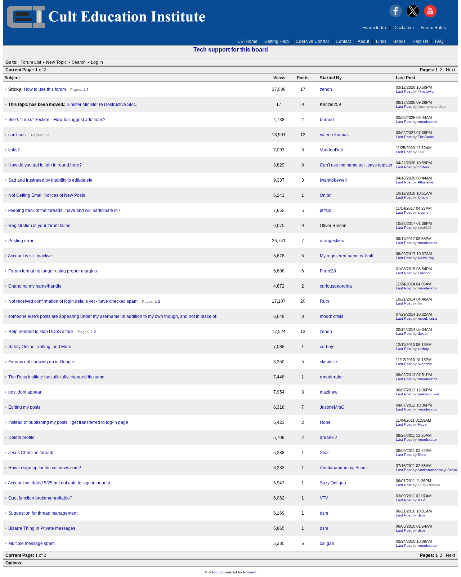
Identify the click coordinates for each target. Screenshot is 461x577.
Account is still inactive (30, 255)
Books (399, 41)
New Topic (56, 62)
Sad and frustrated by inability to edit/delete (50, 180)
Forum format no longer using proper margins (52, 271)
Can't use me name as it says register (356, 165)
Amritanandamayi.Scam (343, 467)
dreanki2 (328, 437)
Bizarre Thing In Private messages (41, 528)
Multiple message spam (31, 543)
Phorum (249, 572)
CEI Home (247, 41)
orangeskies (332, 240)
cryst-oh (424, 212)
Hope (325, 422)
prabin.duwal (428, 394)
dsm (324, 513)
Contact (343, 41)
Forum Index (374, 27)
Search (79, 62)
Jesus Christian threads (31, 452)
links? (14, 149)
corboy (423, 167)
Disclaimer (403, 27)
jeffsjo (325, 210)
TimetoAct (426, 91)
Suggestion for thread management (42, 513)
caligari (327, 543)
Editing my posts (24, 407)
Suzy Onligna (333, 482)
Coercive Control (312, 41)
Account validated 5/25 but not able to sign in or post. (59, 482)
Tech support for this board (230, 49)
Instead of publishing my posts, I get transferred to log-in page (68, 422)
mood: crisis (331, 316)
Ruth (324, 301)
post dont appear (24, 392)
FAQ (439, 41)
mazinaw (328, 392)
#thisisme (425, 182)
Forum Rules (433, 27)
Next (450, 69)
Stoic (325, 452)
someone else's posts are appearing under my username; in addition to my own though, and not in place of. (112, 316)
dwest (423, 334)
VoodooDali (331, 149)
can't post (17, 134)
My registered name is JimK (347, 255)
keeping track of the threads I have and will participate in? (64, 210)
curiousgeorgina (336, 286)
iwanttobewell (333, 180)
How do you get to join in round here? (45, 165)
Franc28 (328, 271)
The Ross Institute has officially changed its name (56, 377)
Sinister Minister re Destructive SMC (102, 104)
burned (327, 119)
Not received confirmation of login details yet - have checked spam (73, 301)
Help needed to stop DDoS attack (40, 331)
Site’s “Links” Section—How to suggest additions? (57, 119)
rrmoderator (427, 122)
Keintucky (426, 258)
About (363, 41)
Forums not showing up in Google (41, 361)
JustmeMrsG (332, 407)
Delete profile (21, 437)
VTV (324, 498)
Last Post (404, 91)
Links (381, 41)
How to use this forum (45, 89)
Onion (326, 195)
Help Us (420, 41)
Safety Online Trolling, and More (39, 346)
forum (216, 572)
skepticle (328, 361)
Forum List (31, 62)
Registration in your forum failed (39, 225)
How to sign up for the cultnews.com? (44, 467)
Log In (97, 62)
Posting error (20, 240)
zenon (326, 89)
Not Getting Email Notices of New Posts (46, 195)
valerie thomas (334, 134)
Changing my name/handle (35, 286)
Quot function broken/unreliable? (40, 498)
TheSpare (426, 137)
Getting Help (276, 41)
